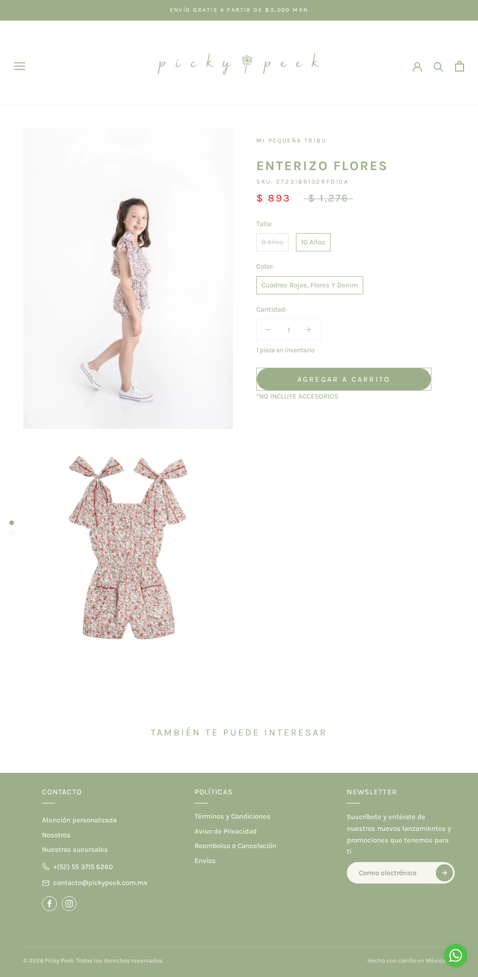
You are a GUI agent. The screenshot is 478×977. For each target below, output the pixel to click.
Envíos (205, 860)
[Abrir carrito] (459, 66)
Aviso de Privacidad (226, 831)
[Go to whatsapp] (455, 955)
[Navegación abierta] (19, 66)
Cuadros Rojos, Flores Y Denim (309, 285)
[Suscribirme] (444, 872)
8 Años (272, 242)
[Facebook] (49, 903)
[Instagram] (69, 903)
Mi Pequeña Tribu (291, 140)
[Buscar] (438, 66)
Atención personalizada (79, 820)
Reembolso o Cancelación (235, 846)
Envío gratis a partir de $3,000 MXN (239, 10)
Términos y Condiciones (232, 816)
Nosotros (56, 835)
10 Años (313, 242)
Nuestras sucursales (75, 849)
